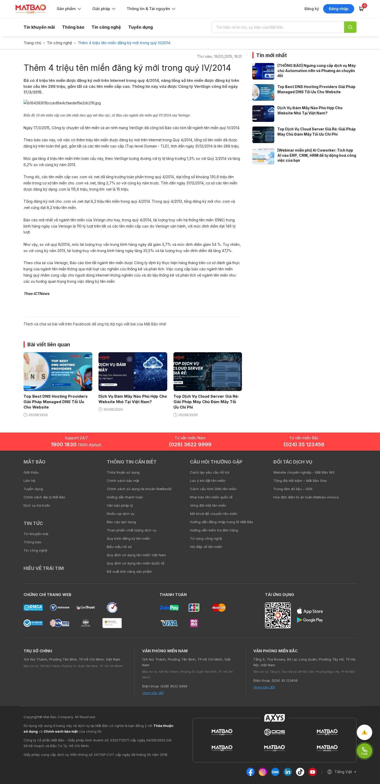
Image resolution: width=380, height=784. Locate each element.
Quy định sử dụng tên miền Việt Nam (136, 555)
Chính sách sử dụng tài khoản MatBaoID (139, 489)
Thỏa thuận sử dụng (123, 472)
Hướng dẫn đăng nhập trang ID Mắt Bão (221, 522)
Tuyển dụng (140, 27)
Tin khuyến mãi (39, 27)
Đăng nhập (338, 8)
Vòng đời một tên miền (208, 505)
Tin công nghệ (106, 27)
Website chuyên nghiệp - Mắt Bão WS (304, 472)
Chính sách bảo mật (123, 481)
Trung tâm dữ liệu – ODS (293, 489)
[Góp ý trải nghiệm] (364, 732)
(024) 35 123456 (303, 444)
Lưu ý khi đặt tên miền (207, 481)
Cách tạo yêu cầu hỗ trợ (209, 472)
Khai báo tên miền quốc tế (211, 497)
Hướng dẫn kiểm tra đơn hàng (214, 530)
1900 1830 (76, 444)
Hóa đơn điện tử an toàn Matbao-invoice (306, 497)
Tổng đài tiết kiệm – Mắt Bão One (300, 481)
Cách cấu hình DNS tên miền (213, 489)
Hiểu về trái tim (44, 568)
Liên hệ (29, 481)
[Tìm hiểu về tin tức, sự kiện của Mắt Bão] (350, 27)
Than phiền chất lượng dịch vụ (131, 530)
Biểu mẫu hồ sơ (119, 547)
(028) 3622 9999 (190, 444)
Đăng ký (312, 8)
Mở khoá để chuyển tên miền (213, 514)
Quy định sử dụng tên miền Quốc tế (135, 563)
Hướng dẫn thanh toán (125, 497)
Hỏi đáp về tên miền (206, 547)
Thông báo (73, 27)
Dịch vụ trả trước (37, 505)
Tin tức (33, 523)
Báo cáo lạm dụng (121, 522)
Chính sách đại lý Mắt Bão (44, 497)
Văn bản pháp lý (120, 505)
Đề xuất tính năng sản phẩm (129, 571)
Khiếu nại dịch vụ (120, 514)
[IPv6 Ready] (367, 465)
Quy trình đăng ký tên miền (128, 538)
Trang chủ (32, 42)
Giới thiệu (31, 472)
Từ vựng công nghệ (206, 538)
